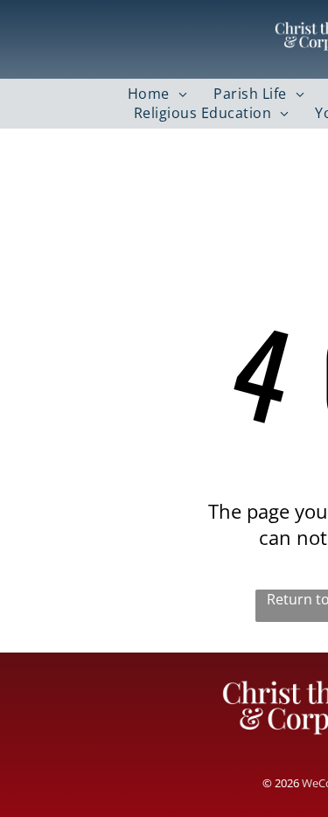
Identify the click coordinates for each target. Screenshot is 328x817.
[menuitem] (157, 93)
